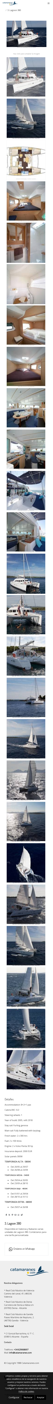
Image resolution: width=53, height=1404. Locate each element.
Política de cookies (26, 1391)
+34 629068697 (21, 1349)
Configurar (14, 1397)
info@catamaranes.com (20, 1352)
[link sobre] (26, 1272)
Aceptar (40, 1397)
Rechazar (28, 1397)
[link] (10, 3)
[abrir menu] (48, 3)
